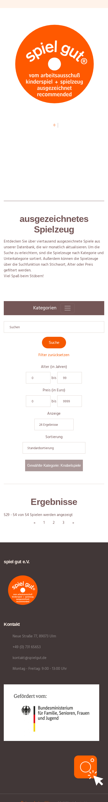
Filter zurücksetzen (53, 355)
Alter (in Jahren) (54, 367)
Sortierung (54, 437)
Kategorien (45, 308)
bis (53, 378)
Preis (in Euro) (54, 390)
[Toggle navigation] (68, 308)
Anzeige (54, 414)
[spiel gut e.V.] (54, 63)
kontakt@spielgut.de (29, 658)
